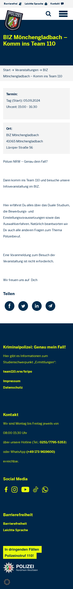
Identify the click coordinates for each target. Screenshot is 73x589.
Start (7, 70)
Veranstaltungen (26, 70)
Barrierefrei (11, 4)
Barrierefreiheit (15, 523)
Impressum (11, 381)
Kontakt (55, 4)
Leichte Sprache (34, 4)
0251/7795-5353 (52, 442)
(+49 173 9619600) (40, 452)
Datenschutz (13, 387)
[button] (7, 582)
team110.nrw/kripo (17, 371)
